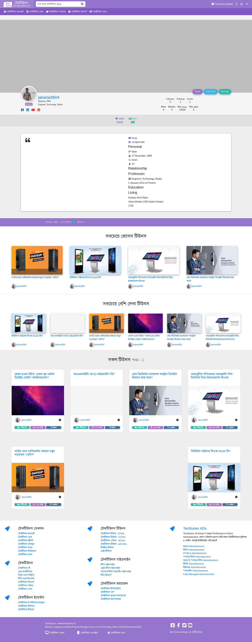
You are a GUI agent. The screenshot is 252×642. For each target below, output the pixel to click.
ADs (100, 11)
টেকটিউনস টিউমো (26, 609)
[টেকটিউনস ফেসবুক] (173, 626)
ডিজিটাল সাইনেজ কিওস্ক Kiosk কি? (85, 277)
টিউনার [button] (80, 222)
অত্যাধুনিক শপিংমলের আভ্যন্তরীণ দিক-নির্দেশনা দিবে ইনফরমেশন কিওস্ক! (212, 375)
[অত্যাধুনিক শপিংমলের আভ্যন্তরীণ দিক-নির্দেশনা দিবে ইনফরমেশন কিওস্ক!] (153, 260)
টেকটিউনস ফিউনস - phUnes (114, 544)
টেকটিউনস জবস (25, 554)
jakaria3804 (49, 97)
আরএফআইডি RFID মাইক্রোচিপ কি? (66, 335)
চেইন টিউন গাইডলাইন (110, 568)
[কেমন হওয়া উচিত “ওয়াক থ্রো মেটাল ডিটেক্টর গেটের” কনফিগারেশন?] (145, 323)
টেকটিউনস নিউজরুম (27, 551)
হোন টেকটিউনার (25, 571)
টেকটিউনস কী (24, 568)
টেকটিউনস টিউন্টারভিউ (111, 588)
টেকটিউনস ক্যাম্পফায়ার (111, 599)
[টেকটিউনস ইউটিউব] (190, 626)
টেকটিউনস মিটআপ (26, 606)
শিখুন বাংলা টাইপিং (26, 575)
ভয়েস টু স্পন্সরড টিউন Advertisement (200, 560)
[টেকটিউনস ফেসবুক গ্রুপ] (178, 626)
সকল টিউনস (67, 222)
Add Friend (210, 91)
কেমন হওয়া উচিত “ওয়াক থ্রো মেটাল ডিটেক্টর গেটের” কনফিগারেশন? (34, 375)
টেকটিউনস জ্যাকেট (26, 533)
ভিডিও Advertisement (193, 549)
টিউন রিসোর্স (106, 575)
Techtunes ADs (194, 528)
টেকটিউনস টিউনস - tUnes (112, 533)
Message (225, 91)
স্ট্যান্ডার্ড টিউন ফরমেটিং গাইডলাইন (116, 571)
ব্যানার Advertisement (193, 546)
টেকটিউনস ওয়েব (56, 632)
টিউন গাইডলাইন (108, 564)
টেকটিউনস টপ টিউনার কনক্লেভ (31, 602)
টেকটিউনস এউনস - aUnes (113, 540)
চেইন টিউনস (106, 551)
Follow (197, 91)
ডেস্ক (36, 11)
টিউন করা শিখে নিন (26, 578)
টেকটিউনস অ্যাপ (117, 632)
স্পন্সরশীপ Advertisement (195, 570)
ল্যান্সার (57, 11)
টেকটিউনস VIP (107, 592)
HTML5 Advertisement (194, 553)
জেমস (120, 120)
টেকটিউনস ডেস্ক (25, 537)
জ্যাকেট (15, 11)
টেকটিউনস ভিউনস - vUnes (113, 537)
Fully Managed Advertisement (198, 574)
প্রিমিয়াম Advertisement (194, 567)
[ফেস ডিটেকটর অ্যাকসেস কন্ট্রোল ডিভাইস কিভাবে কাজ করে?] (212, 260)
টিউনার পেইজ (52, 222)
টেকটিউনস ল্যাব (25, 547)
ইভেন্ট (79, 11)
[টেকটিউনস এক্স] (184, 626)
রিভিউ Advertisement (193, 563)
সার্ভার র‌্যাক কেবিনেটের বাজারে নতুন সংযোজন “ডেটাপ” (35, 277)
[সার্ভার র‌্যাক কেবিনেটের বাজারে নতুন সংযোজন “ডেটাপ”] (37, 260)
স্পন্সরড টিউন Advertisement (196, 556)
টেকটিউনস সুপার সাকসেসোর (113, 595)
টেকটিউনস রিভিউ (25, 540)
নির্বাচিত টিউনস (107, 547)
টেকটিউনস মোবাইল (89, 632)
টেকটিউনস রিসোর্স (26, 582)
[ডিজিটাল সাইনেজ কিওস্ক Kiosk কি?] (95, 260)
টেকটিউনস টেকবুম (26, 544)
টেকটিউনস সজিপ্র (25, 585)
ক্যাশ (134, 118)
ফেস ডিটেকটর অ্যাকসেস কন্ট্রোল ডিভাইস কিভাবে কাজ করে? (154, 375)
